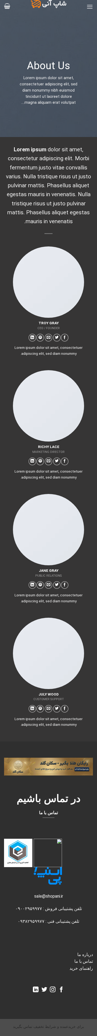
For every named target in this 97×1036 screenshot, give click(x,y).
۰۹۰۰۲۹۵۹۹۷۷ (28, 908)
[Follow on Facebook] (64, 338)
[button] (89, 6)
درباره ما (85, 954)
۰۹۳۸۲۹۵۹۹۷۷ (31, 921)
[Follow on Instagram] (53, 990)
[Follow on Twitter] (57, 338)
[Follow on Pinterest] (40, 338)
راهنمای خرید (81, 968)
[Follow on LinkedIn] (32, 338)
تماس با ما (83, 961)
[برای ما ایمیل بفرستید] (48, 338)
